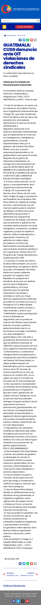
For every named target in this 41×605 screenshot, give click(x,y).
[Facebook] (13, 601)
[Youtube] (27, 601)
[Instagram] (22, 601)
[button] (4, 27)
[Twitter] (18, 601)
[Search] (38, 20)
